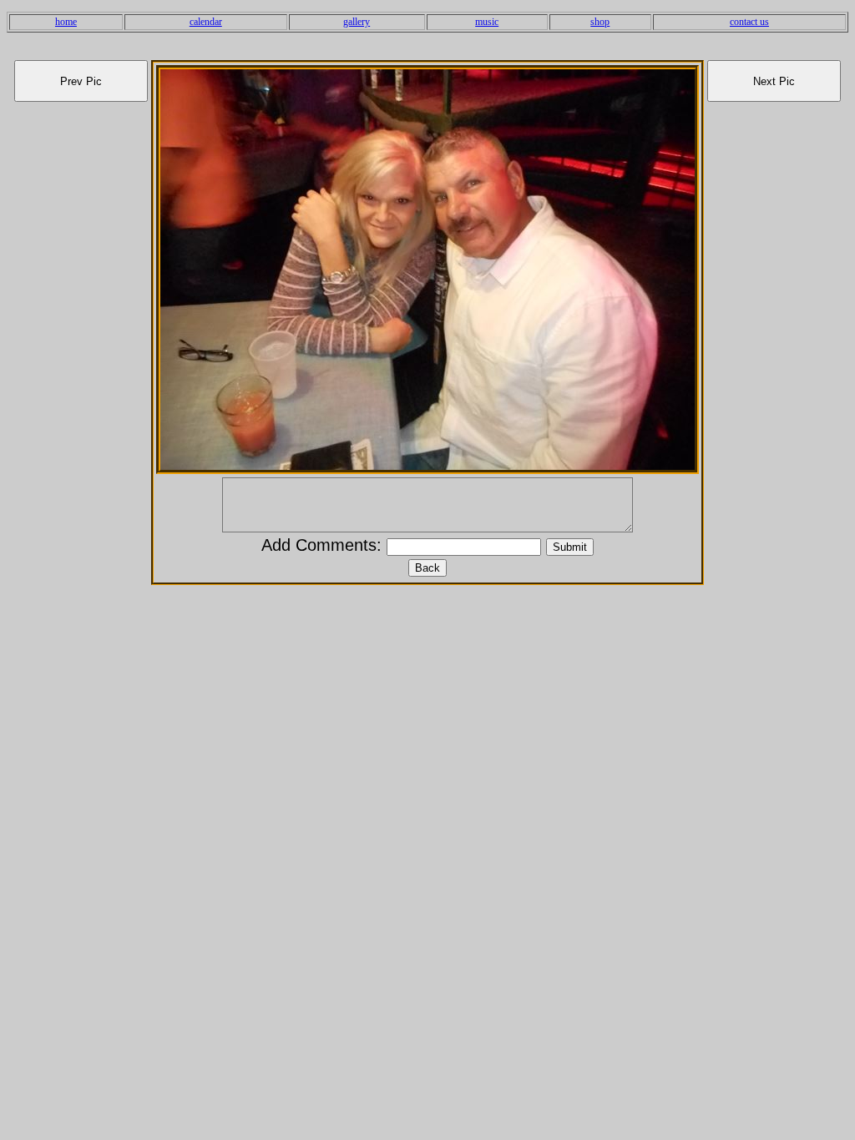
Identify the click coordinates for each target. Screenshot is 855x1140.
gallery (356, 22)
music (486, 22)
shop (600, 22)
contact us (749, 22)
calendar (206, 22)
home (66, 22)
